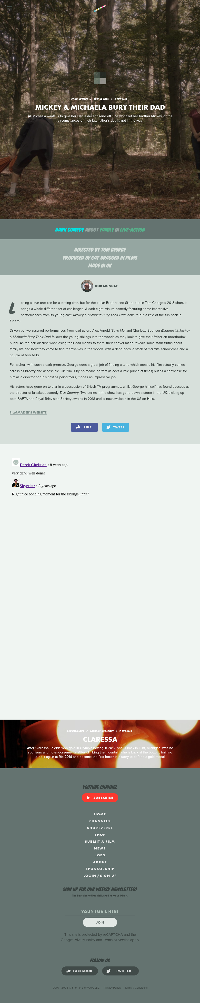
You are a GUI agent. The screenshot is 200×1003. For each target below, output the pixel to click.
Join (100, 922)
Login (89, 875)
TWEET (119, 427)
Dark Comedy (69, 229)
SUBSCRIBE (103, 797)
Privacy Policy (84, 940)
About (100, 862)
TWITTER (123, 971)
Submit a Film (100, 841)
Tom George (113, 249)
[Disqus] (100, 517)
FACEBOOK (83, 971)
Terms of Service (116, 940)
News (100, 848)
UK (109, 265)
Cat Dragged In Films (114, 257)
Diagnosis (169, 330)
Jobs (100, 855)
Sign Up (108, 875)
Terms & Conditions (136, 987)
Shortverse (100, 828)
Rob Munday (106, 286)
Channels (100, 821)
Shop (100, 834)
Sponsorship (100, 869)
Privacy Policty (112, 987)
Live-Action (132, 229)
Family (107, 229)
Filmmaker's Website (28, 412)
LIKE (88, 427)
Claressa (100, 739)
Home (100, 814)
